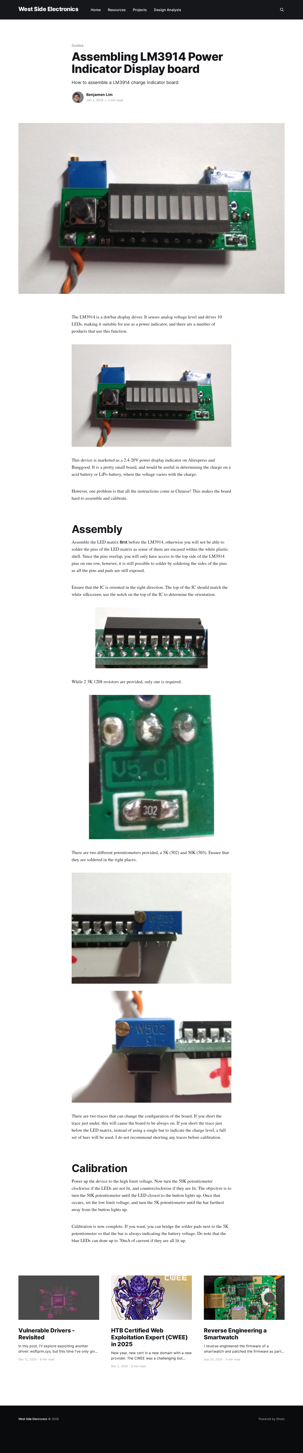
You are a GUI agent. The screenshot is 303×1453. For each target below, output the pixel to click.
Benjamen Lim (99, 94)
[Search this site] (281, 9)
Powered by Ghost (272, 1419)
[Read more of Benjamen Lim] (78, 97)
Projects (140, 10)
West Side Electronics (48, 9)
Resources (117, 10)
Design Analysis (167, 10)
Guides (78, 45)
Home (96, 10)
